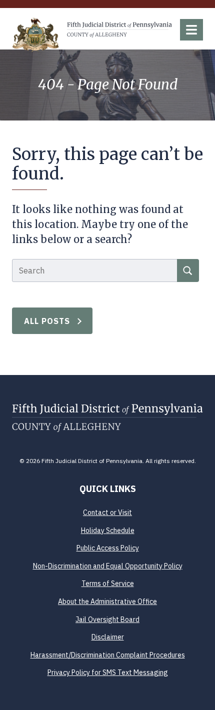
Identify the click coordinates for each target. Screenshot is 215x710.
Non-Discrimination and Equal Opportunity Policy (107, 566)
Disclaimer (108, 637)
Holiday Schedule (107, 530)
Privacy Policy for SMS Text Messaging (108, 672)
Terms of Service (108, 583)
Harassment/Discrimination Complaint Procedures (107, 655)
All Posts (47, 321)
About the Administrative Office (107, 601)
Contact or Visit (107, 512)
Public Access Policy (107, 548)
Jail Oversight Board (108, 619)
